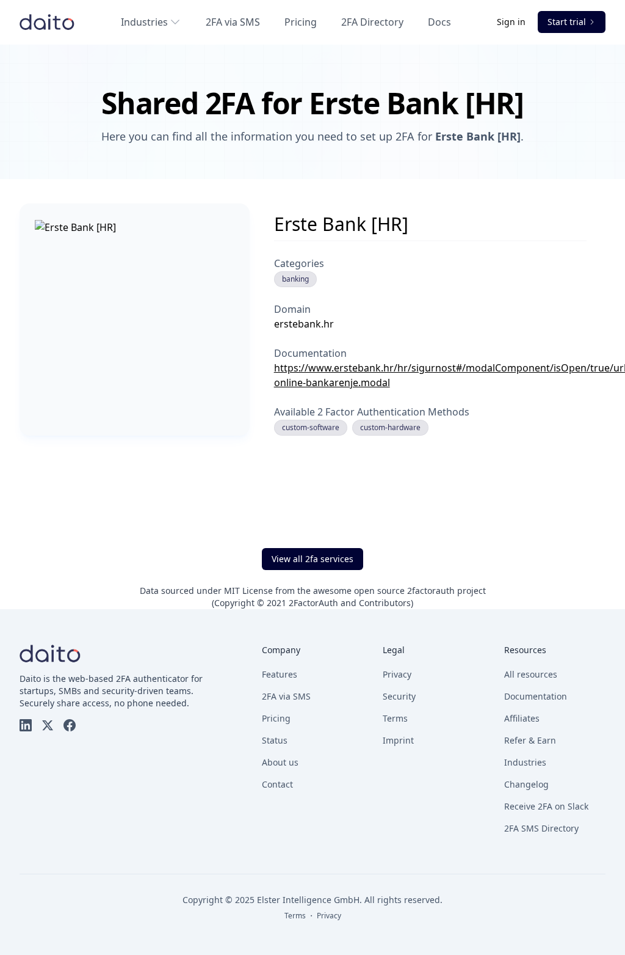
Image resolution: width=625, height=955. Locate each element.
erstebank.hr (304, 324)
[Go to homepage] (47, 22)
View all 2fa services (312, 559)
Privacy (397, 674)
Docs (439, 22)
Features (279, 674)
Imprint (398, 740)
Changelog (526, 784)
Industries (144, 22)
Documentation (535, 696)
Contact (277, 784)
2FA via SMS (233, 22)
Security (399, 696)
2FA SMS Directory (541, 828)
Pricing (300, 22)
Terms (395, 718)
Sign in (512, 21)
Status (274, 740)
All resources (530, 674)
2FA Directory (372, 22)
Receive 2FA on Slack (546, 806)
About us (280, 762)
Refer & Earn (530, 740)
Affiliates (522, 718)
